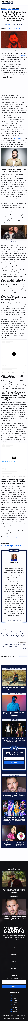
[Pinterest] (19, 28)
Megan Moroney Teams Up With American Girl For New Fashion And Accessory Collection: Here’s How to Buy (14, 844)
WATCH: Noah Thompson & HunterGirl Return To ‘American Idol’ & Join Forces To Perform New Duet (15, 646)
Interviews (4, 8)
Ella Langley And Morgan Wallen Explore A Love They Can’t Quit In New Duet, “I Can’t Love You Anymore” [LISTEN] (14, 740)
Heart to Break (21, 55)
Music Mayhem (18, 138)
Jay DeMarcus (6, 546)
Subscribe (14, 762)
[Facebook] (7, 28)
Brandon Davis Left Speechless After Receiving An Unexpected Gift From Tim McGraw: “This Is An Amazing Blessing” (12, 634)
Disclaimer (14, 1017)
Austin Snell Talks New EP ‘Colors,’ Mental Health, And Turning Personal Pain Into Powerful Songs (14, 714)
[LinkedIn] (14, 28)
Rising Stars (15, 8)
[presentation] (14, 678)
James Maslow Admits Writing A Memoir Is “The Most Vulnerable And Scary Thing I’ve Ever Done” (14, 795)
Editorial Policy (5, 1015)
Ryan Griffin (16, 546)
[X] (10, 28)
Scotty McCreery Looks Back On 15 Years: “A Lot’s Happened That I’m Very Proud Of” (14, 688)
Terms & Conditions (21, 1015)
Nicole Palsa (14, 562)
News (9, 8)
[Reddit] (17, 28)
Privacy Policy (13, 1015)
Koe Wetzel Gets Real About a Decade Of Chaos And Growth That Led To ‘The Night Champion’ (14, 890)
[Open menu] (24, 2)
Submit (14, 986)
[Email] (21, 28)
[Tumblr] (12, 28)
